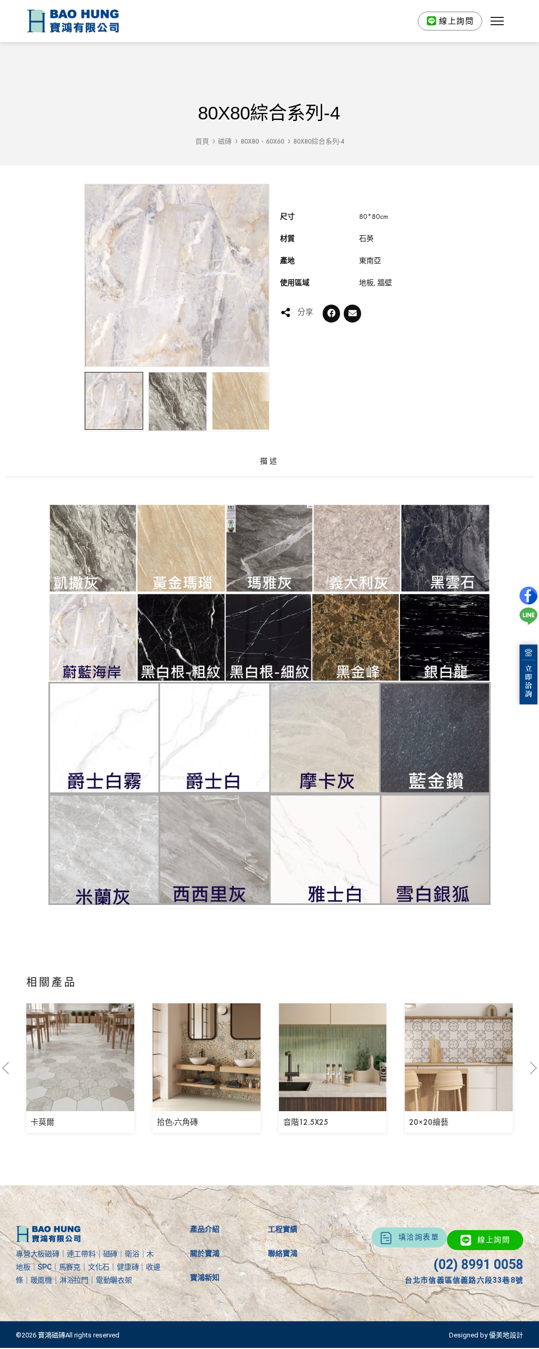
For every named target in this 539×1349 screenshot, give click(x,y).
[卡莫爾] (80, 1103)
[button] (497, 21)
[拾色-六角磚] (207, 1103)
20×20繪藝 (428, 1122)
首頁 (202, 141)
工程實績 (282, 1229)
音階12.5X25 (305, 1122)
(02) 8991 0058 (478, 1264)
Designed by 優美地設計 (486, 1335)
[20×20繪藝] (459, 1103)
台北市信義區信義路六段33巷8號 (464, 1280)
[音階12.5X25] (333, 1103)
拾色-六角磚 (177, 1122)
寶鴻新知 (204, 1277)
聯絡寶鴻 (282, 1253)
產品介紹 (204, 1229)
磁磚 (225, 141)
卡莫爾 (42, 1122)
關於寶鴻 (204, 1253)
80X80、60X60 (262, 141)
